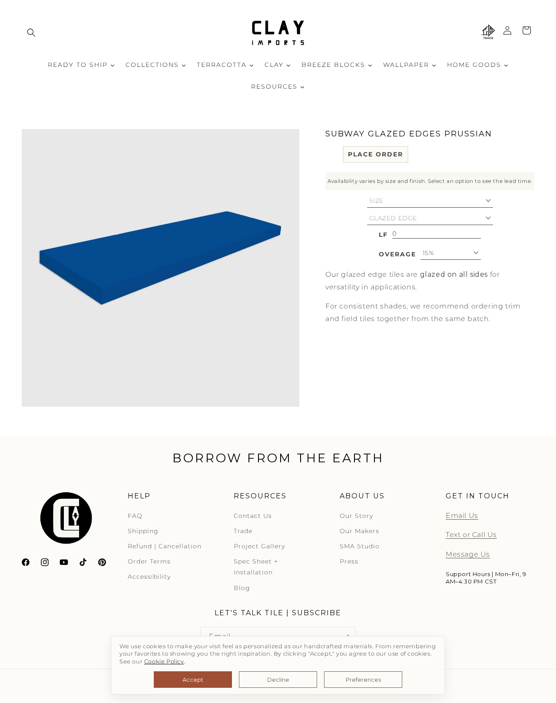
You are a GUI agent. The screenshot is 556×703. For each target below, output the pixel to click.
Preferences (363, 679)
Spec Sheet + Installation (256, 566)
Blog (242, 588)
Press (349, 561)
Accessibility (149, 576)
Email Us (462, 515)
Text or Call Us (471, 535)
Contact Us (253, 516)
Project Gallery (259, 546)
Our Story (356, 516)
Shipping (143, 531)
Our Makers (359, 531)
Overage (397, 254)
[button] (31, 32)
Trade (243, 531)
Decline (278, 679)
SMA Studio (360, 546)
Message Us (468, 554)
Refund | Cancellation (165, 546)
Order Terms (149, 561)
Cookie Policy (164, 661)
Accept (192, 679)
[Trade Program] (488, 32)
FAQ (135, 516)
